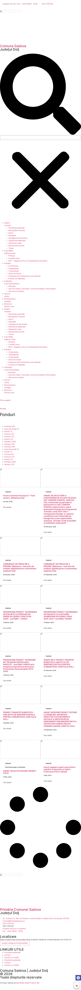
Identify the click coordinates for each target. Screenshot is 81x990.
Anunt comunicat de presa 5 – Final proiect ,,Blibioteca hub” (19, 496)
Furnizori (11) (9, 436)
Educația (11, 286)
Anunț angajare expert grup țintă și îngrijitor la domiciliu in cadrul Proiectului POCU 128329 (59, 769)
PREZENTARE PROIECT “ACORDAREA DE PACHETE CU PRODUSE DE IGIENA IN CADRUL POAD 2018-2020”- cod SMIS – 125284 (20, 615)
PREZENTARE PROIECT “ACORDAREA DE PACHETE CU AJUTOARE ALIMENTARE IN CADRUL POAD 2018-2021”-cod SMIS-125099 (61, 615)
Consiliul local (14, 258)
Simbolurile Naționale (16, 240)
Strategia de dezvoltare (17, 238)
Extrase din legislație (16, 278)
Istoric (10, 233)
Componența (13, 271)
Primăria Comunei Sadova (20, 909)
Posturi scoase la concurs (15, 767)
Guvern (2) (8, 439)
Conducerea (13, 266)
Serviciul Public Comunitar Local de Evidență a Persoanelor (32, 289)
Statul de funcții (14, 273)
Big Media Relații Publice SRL (28, 983)
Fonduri (8, 492)
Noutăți (3, 409)
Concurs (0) (9, 434)
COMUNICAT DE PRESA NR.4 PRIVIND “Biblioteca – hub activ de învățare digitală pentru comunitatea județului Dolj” (19, 567)
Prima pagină (5, 400)
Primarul (11, 256)
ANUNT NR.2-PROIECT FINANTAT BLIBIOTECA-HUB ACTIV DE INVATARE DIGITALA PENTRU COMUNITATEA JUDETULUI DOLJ (59, 663)
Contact (7, 955)
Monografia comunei (16, 230)
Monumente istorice (16, 246)
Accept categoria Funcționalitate (15, 943)
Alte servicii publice (16, 291)
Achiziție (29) (9, 426)
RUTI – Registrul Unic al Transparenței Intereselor (27, 261)
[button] (40, 94)
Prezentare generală (16, 228)
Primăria (7, 263)
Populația (12, 235)
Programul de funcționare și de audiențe (24, 276)
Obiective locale (14, 243)
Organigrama (13, 268)
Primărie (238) (10, 442)
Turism (11, 248)
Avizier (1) (8, 431)
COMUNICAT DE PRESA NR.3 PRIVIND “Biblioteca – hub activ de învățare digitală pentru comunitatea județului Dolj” (60, 567)
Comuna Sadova (13, 46)
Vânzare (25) (9, 444)
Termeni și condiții (11, 957)
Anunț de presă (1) (11, 429)
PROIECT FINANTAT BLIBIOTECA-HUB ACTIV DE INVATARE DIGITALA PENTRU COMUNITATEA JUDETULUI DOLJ (19, 715)
